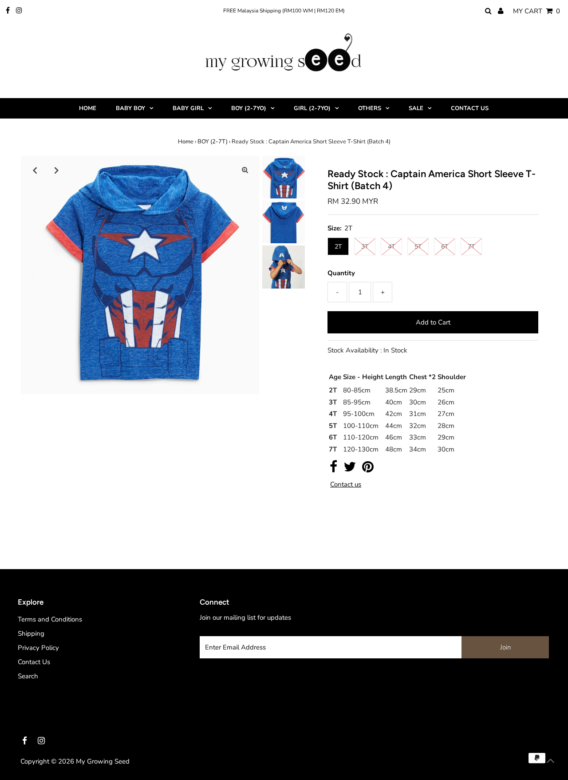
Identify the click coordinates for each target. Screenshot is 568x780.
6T (444, 246)
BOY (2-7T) (212, 142)
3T (364, 246)
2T (338, 246)
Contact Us (34, 661)
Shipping (31, 633)
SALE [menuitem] (416, 108)
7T (471, 246)
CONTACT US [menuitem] (470, 108)
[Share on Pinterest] (368, 469)
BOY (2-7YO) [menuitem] (248, 108)
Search (28, 676)
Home (185, 142)
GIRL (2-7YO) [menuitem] (312, 108)
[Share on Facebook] (333, 469)
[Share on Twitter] (349, 469)
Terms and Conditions (50, 619)
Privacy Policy (38, 647)
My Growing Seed (103, 761)
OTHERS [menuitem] (369, 108)
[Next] (57, 170)
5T (418, 246)
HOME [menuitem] (87, 108)
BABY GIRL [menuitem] (188, 108)
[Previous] (35, 170)
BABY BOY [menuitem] (130, 108)
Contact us (345, 484)
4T (391, 246)
